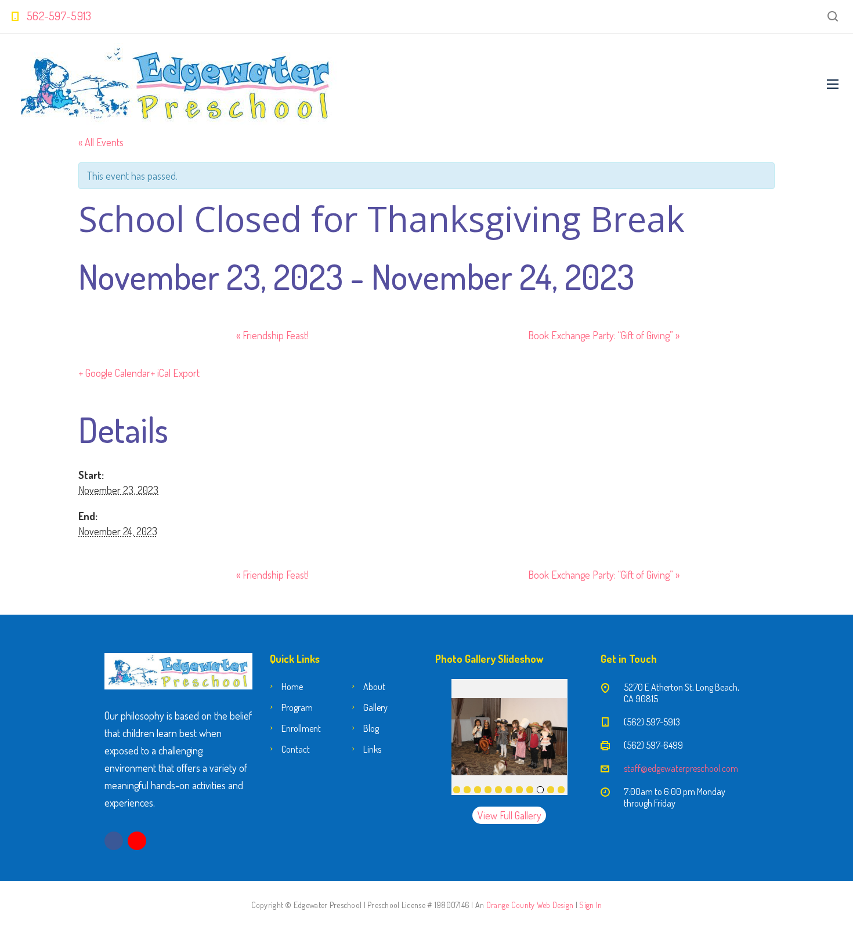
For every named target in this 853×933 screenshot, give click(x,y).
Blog (371, 728)
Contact (295, 749)
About (374, 686)
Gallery (375, 707)
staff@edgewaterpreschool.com (681, 768)
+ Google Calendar (114, 372)
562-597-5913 (59, 15)
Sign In (590, 905)
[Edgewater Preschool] (176, 83)
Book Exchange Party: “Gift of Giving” (603, 335)
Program (297, 707)
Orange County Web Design (530, 905)
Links (372, 749)
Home (292, 686)
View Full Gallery (509, 815)
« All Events (101, 142)
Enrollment (301, 728)
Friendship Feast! (272, 335)
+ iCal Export (175, 372)
